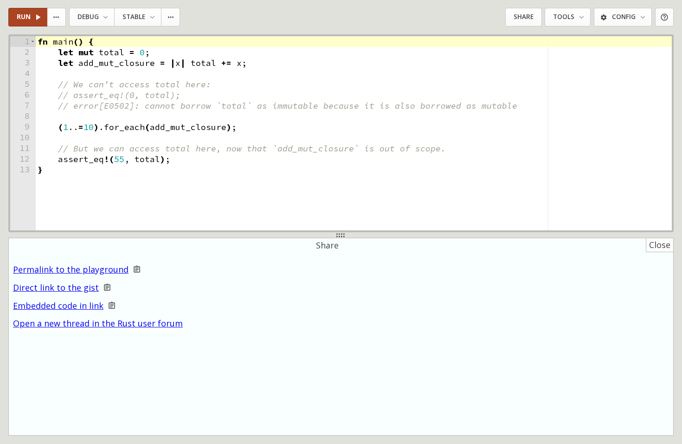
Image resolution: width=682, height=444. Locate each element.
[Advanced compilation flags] (170, 17)
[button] (32, 41)
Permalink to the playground (71, 269)
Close (659, 244)
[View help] (664, 17)
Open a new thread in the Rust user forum (98, 323)
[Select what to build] (56, 17)
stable (133, 17)
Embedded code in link (58, 306)
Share (524, 17)
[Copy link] (137, 269)
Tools (563, 17)
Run (24, 17)
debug (88, 17)
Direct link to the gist (56, 288)
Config (624, 17)
